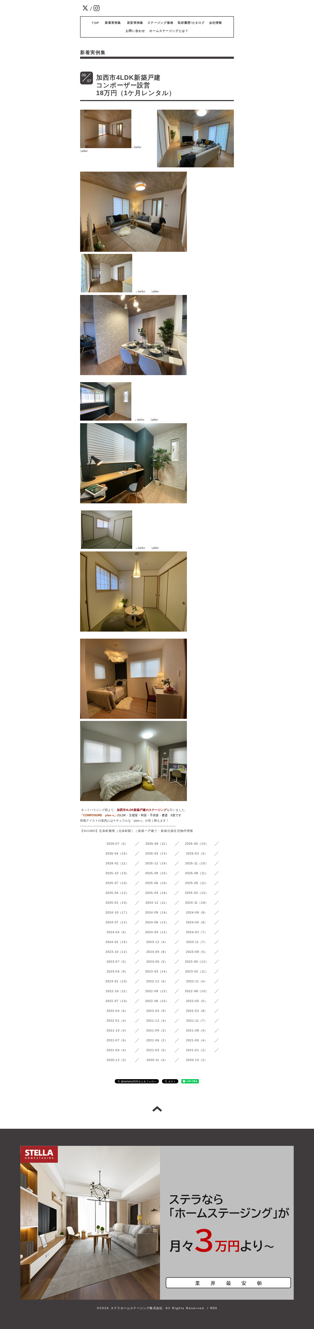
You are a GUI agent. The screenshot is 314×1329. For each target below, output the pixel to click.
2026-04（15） (117, 853)
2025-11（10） (196, 863)
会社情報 (215, 22)
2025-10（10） (117, 873)
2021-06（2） (157, 1040)
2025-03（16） (157, 892)
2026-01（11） (117, 863)
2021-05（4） (197, 1040)
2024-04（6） (117, 932)
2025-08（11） (196, 873)
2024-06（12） (157, 922)
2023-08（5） (197, 951)
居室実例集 (135, 22)
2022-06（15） (157, 1001)
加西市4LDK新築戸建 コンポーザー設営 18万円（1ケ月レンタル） (203, 85)
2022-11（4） (196, 981)
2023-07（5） (117, 961)
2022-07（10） (117, 1001)
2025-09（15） (157, 873)
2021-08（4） (197, 1030)
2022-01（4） (117, 1020)
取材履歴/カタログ (191, 22)
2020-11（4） (157, 1060)
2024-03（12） (157, 932)
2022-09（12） (157, 991)
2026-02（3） (197, 853)
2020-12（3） (117, 1060)
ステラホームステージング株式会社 (137, 1308)
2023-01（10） (117, 981)
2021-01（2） (197, 1050)
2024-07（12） (117, 922)
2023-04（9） (117, 971)
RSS (213, 1308)
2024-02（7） (197, 932)
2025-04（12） (117, 892)
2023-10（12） (117, 951)
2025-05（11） (196, 883)
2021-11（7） (196, 1020)
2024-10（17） (117, 912)
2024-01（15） (117, 942)
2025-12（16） (157, 863)
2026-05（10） (196, 843)
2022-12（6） (157, 981)
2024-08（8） (197, 912)
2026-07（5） (117, 843)
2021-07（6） (117, 1040)
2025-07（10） (117, 883)
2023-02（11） (196, 971)
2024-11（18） (196, 902)
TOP (95, 23)
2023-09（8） (157, 951)
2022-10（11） (117, 991)
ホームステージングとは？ (168, 30)
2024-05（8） (197, 922)
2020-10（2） (197, 1060)
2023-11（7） (196, 942)
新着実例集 (114, 22)
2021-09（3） (157, 1030)
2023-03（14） (157, 971)
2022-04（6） (117, 1010)
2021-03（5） (157, 1050)
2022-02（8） (197, 1010)
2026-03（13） (157, 853)
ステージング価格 (160, 22)
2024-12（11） (157, 902)
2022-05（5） (197, 1001)
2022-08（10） (196, 991)
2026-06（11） (157, 843)
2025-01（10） (117, 902)
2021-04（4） (117, 1050)
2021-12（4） (157, 1020)
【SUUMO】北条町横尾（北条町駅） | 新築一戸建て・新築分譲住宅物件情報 (136, 830)
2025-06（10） (157, 883)
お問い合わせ (135, 30)
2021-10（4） (117, 1030)
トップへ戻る (157, 1109)
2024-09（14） (157, 912)
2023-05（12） (196, 961)
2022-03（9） (157, 1010)
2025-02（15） (196, 892)
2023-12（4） (157, 942)
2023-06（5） (157, 961)
